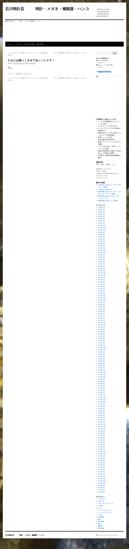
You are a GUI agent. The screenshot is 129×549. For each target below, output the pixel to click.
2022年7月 (101, 307)
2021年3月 (101, 341)
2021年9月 (101, 327)
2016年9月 (101, 458)
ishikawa (32, 63)
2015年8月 (101, 487)
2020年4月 (101, 363)
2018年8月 (101, 406)
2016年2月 (101, 474)
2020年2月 (101, 368)
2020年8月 (101, 354)
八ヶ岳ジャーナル (109, 119)
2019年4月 (101, 390)
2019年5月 (101, 388)
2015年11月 (102, 481)
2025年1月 (101, 246)
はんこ (100, 508)
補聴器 (100, 526)
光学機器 (101, 517)
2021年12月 (102, 323)
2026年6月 (101, 212)
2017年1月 (101, 449)
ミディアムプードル (105, 510)
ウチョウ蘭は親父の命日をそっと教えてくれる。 (70, 53)
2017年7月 (101, 436)
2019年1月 (101, 395)
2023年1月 (101, 293)
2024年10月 (102, 252)
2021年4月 (101, 338)
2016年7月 (101, 463)
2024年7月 (101, 257)
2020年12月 (102, 347)
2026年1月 (101, 223)
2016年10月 (102, 456)
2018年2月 (101, 420)
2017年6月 (101, 438)
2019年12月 (102, 372)
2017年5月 (101, 440)
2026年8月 (101, 207)
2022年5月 (101, 311)
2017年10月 (102, 429)
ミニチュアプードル (105, 512)
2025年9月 (101, 232)
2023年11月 (102, 273)
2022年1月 (101, 320)
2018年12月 (102, 397)
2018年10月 (102, 402)
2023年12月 (102, 271)
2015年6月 (101, 492)
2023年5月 (101, 284)
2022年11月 (102, 298)
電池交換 (101, 528)
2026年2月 (101, 221)
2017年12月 (102, 424)
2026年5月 (101, 214)
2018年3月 (101, 417)
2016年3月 (101, 472)
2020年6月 (101, 359)
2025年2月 (101, 243)
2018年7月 (101, 408)
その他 (100, 506)
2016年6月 (101, 465)
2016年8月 (101, 460)
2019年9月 (101, 379)
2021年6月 (101, 334)
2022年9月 (101, 302)
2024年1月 (101, 268)
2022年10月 (102, 300)
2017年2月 (101, 447)
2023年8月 (101, 277)
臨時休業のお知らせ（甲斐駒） (108, 200)
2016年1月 (101, 476)
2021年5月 (101, 336)
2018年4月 (101, 415)
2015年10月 (102, 483)
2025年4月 (101, 239)
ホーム (10, 44)
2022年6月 (101, 309)
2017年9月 (101, 431)
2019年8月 (101, 381)
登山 (99, 524)
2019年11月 (102, 374)
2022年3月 (101, 316)
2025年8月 (101, 234)
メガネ (100, 515)
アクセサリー (102, 499)
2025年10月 (102, 230)
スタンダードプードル (105, 503)
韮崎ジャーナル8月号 (105, 137)
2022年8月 (101, 304)
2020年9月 (101, 352)
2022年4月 (101, 313)
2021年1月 (101, 345)
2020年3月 (101, 365)
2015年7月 (101, 490)
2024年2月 (101, 266)
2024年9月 (101, 255)
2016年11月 (102, 454)
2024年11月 (102, 250)
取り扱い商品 (29, 44)
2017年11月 (102, 426)
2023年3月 (101, 289)
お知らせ (19, 73)
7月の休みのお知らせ (105, 189)
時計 (99, 519)
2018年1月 (101, 422)
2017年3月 (101, 445)
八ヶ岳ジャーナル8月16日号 (107, 126)
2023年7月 (101, 280)
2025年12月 (102, 225)
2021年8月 (101, 329)
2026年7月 (101, 210)
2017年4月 (101, 442)
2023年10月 (102, 275)
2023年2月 (101, 291)
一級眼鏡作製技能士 (104, 71)
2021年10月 (102, 325)
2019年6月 (101, 386)
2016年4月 (101, 469)
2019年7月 (101, 384)
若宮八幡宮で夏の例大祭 (106, 139)
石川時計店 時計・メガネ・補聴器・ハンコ (49, 8)
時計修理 (40, 44)
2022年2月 (101, 318)
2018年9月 (101, 404)
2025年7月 (101, 237)
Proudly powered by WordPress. (108, 535)
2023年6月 (101, 282)
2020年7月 (101, 356)
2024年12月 (102, 248)
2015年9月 (101, 485)
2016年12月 (102, 451)
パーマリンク (27, 73)
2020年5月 (101, 361)
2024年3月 (101, 264)
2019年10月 (102, 377)
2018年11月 (102, 399)
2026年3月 (101, 219)
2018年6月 (101, 411)
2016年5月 (101, 467)
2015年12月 (102, 478)
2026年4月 (101, 216)
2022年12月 (102, 295)
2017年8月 (101, 433)
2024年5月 (101, 259)
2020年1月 (101, 370)
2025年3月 (101, 241)
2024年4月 (101, 262)
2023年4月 (101, 286)
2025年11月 (102, 228)
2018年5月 (101, 413)
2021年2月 (101, 343)
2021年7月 (101, 332)
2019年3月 (101, 393)
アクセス (18, 44)
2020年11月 (102, 350)
